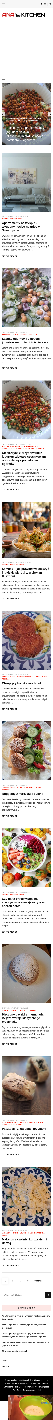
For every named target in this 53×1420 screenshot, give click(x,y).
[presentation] (3, 114)
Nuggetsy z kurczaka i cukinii (22, 793)
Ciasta (5, 1010)
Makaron (6, 1233)
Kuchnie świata (29, 446)
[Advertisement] (26, 45)
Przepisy (18, 448)
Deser (13, 1010)
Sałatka (33, 334)
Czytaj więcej (9, 256)
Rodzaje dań (21, 334)
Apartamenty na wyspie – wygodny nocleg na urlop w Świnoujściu (21, 226)
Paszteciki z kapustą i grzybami (24, 1128)
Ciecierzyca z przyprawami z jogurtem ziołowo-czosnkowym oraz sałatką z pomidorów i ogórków (24, 1335)
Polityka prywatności (32, 1390)
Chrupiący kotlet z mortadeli (22, 683)
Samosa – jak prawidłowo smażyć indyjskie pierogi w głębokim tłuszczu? (24, 123)
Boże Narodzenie (10, 1122)
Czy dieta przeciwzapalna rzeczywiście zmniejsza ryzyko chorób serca (23, 902)
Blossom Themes (26, 1387)
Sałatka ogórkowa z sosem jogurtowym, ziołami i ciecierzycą (24, 1326)
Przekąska (7, 448)
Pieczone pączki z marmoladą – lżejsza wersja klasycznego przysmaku (24, 1018)
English (5, 1366)
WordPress (17, 1390)
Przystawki (7, 334)
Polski (4, 1361)
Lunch (37, 677)
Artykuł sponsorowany (17, 114)
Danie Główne (8, 677)
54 (29, 1281)
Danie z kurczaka (25, 787)
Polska (5, 679)
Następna (38, 1281)
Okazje (32, 1122)
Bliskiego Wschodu (11, 446)
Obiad (45, 677)
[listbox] (26, 114)
